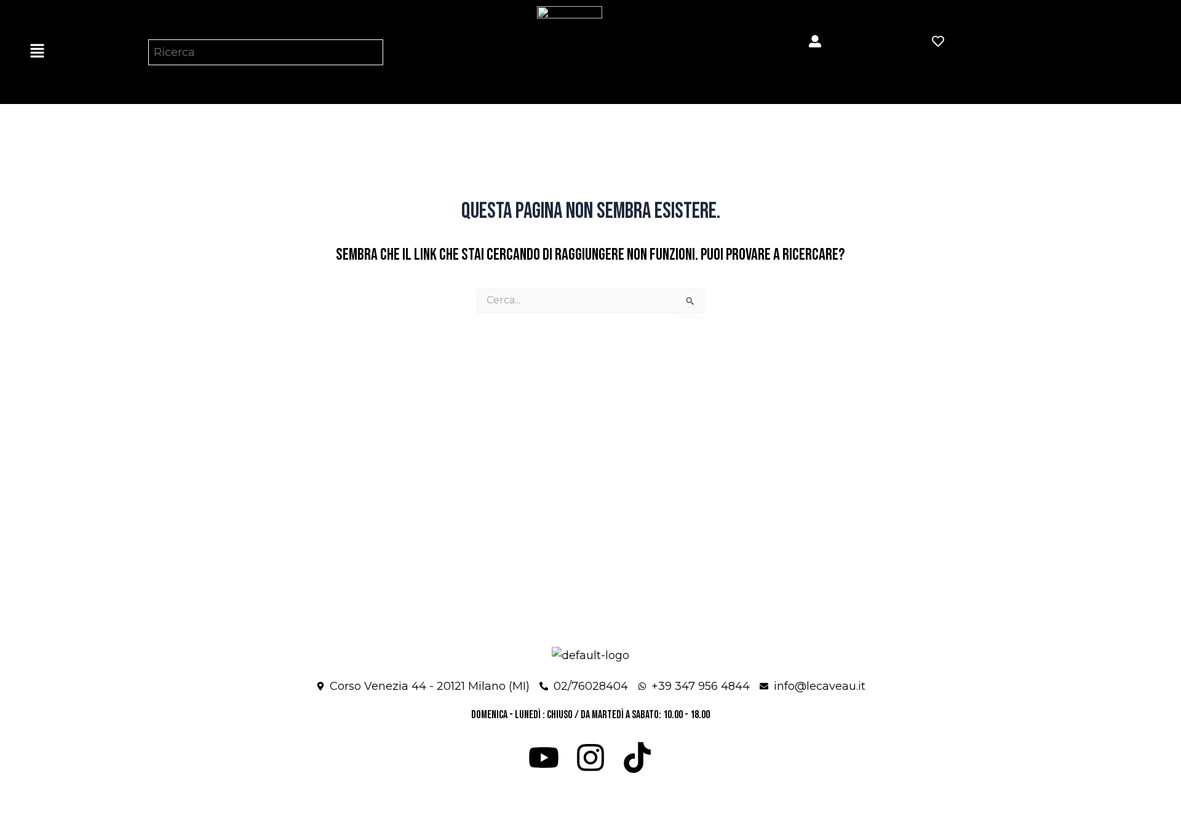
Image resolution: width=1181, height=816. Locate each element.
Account (829, 61)
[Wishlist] (938, 41)
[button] (37, 51)
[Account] (815, 41)
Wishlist (953, 61)
